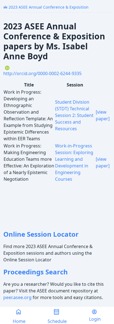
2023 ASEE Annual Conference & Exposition (46, 7)
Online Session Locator (41, 234)
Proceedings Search (35, 271)
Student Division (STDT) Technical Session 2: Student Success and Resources (74, 115)
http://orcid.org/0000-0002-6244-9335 (42, 73)
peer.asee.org (17, 297)
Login (95, 319)
